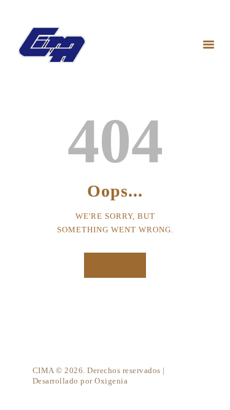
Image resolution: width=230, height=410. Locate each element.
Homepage (115, 265)
